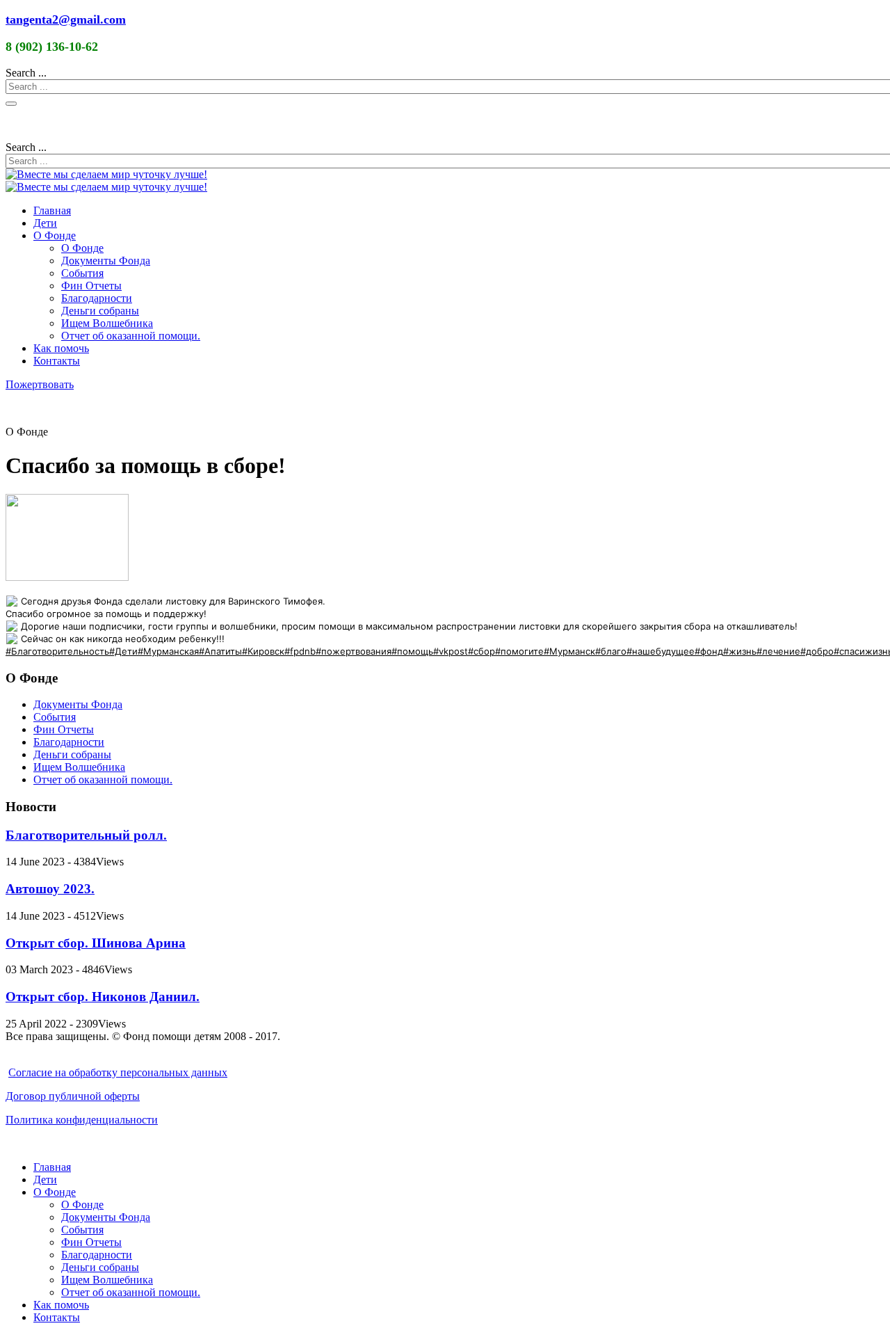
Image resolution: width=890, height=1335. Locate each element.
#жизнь (739, 651)
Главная (52, 210)
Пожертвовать (40, 384)
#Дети (123, 651)
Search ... (26, 73)
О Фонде (54, 235)
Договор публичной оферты (73, 1096)
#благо (610, 651)
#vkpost (450, 651)
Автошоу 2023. (50, 888)
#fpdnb (300, 651)
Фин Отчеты (91, 285)
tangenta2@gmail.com (66, 19)
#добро (817, 651)
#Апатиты (220, 651)
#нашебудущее (660, 651)
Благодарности (96, 298)
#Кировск (263, 651)
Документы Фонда (105, 260)
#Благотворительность (57, 651)
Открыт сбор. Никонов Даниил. (103, 996)
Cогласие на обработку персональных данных (117, 1072)
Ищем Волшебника (107, 323)
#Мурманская (168, 651)
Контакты (56, 361)
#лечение (778, 651)
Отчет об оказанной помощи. (130, 336)
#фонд (709, 651)
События (82, 273)
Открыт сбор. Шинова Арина (96, 943)
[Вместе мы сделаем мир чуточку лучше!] (106, 174)
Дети (45, 223)
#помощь (412, 651)
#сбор (481, 651)
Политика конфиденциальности (82, 1120)
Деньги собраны (100, 311)
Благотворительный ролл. (86, 835)
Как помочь (61, 348)
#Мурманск (569, 651)
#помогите (519, 651)
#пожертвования (353, 651)
